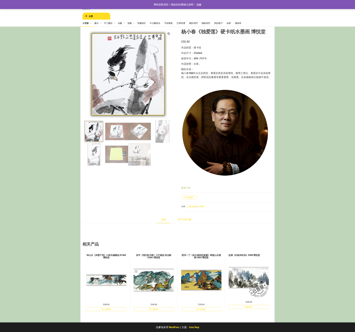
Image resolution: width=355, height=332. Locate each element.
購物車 (238, 23)
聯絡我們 (206, 23)
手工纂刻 (108, 23)
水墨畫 (86, 23)
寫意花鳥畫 (192, 206)
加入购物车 (189, 197)
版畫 (130, 23)
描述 (163, 219)
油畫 (120, 23)
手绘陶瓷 (168, 23)
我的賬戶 (218, 23)
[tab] (166, 219)
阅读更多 (249, 306)
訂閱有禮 (181, 23)
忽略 (198, 4)
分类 (91, 16)
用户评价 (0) (184, 219)
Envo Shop (194, 327)
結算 (229, 23)
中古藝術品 (155, 23)
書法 (96, 23)
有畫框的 (141, 23)
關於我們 (193, 23)
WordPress (174, 327)
